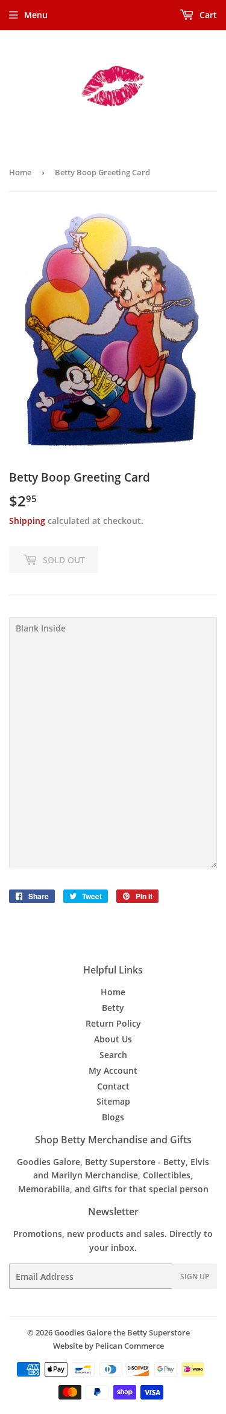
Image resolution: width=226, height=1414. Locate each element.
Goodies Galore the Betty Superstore (122, 1332)
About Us (113, 1039)
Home (20, 172)
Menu (36, 15)
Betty (113, 1007)
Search (113, 1054)
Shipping (27, 520)
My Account (113, 1070)
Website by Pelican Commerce (108, 1345)
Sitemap (113, 1101)
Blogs (113, 1117)
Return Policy (113, 1023)
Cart (207, 15)
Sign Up (194, 1276)
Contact (113, 1086)
